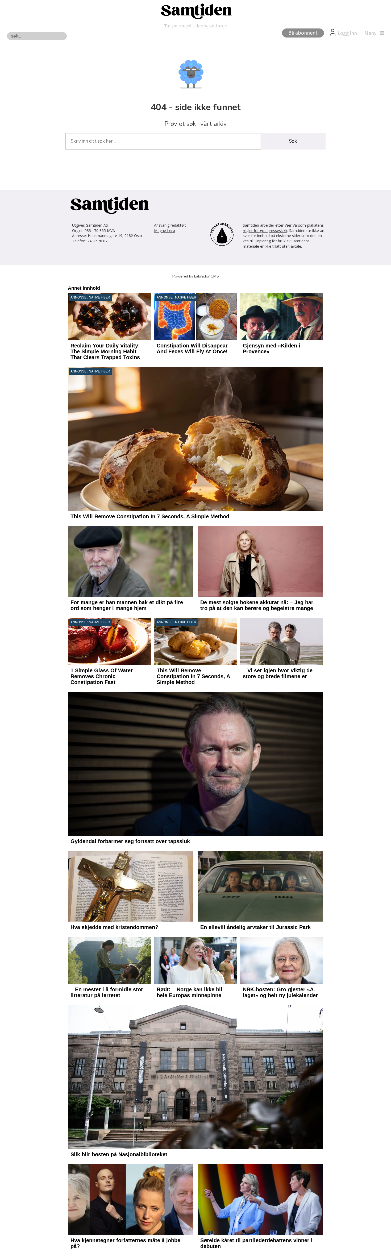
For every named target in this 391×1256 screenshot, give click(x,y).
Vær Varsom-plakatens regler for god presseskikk (283, 228)
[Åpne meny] (373, 33)
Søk (293, 141)
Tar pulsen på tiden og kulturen (195, 25)
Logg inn (347, 33)
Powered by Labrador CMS (195, 276)
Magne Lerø (164, 230)
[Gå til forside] (195, 11)
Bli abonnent (303, 33)
